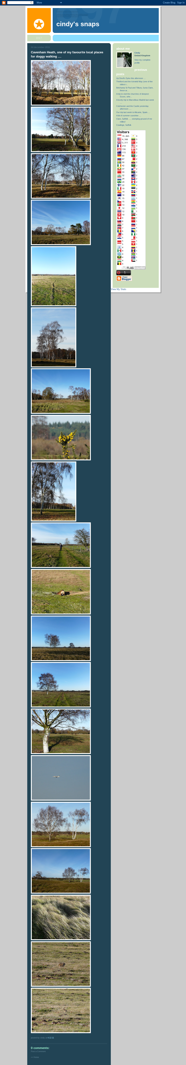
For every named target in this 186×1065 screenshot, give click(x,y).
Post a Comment (38, 1051)
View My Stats (118, 289)
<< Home (35, 1057)
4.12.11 (51, 1038)
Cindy (137, 53)
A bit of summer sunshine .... (128, 115)
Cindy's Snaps (77, 24)
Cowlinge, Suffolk (123, 125)
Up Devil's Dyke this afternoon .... (131, 78)
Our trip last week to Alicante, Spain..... (133, 112)
